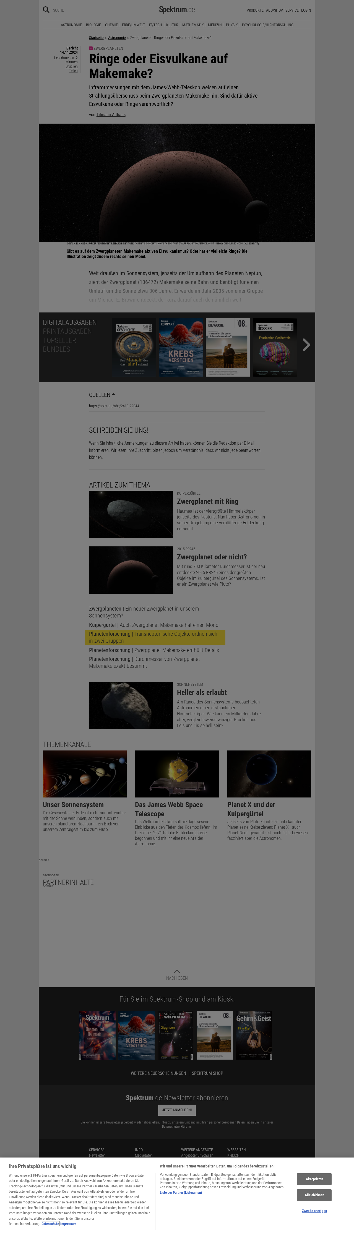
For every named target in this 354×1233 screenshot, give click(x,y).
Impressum (68, 1224)
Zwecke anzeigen (314, 1211)
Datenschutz (50, 1224)
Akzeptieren (314, 1179)
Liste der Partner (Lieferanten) (181, 1192)
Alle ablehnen (314, 1195)
